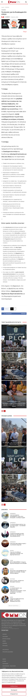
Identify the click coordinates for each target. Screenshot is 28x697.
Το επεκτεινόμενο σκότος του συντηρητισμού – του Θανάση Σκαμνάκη (18, 526)
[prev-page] (2, 411)
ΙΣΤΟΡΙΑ (11, 560)
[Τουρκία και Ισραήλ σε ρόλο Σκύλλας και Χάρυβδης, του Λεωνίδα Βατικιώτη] (5, 534)
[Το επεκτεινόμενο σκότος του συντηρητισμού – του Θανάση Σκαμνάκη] (5, 525)
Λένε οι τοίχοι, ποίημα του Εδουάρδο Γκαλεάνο (17, 581)
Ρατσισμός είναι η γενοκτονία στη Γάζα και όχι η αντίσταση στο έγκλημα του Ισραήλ (14, 405)
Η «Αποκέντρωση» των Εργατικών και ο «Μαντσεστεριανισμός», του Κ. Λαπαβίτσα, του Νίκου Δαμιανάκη (18, 590)
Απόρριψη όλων (14, 694)
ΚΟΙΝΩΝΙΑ (7, 7)
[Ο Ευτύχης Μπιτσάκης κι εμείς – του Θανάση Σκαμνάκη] (5, 543)
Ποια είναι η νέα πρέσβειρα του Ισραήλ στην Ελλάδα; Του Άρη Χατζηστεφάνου (18, 572)
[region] (14, 683)
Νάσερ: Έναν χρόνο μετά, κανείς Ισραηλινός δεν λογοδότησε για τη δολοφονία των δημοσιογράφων (14, 377)
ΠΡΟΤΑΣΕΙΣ (12, 586)
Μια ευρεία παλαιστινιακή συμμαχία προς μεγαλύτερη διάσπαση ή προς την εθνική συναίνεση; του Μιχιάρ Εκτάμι (14, 349)
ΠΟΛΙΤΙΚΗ (12, 550)
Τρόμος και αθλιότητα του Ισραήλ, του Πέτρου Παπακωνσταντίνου (17, 600)
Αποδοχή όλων (14, 686)
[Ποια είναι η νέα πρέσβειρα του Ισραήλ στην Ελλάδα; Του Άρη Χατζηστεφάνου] (5, 571)
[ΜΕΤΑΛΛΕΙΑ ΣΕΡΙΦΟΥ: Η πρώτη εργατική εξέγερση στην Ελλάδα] (5, 562)
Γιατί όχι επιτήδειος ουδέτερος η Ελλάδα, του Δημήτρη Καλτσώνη (16, 553)
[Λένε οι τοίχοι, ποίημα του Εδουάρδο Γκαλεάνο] (5, 580)
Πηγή (25, 32)
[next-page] (5, 411)
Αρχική (2, 7)
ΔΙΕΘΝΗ (14, 345)
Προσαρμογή (14, 690)
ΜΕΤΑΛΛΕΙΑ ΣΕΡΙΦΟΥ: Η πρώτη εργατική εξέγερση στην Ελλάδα (18, 562)
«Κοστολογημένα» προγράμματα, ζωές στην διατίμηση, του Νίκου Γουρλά (17, 516)
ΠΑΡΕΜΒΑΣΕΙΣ (14, 440)
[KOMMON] (2, 17)
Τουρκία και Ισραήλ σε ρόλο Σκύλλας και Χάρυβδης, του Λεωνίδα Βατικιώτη (17, 535)
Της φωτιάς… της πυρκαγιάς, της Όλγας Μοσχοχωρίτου (14, 443)
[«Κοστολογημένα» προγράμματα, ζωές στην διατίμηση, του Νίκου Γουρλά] (5, 515)
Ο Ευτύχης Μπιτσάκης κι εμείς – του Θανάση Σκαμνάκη (18, 544)
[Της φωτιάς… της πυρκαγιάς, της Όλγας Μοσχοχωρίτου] (14, 432)
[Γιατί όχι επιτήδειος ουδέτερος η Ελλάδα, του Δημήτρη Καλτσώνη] (5, 553)
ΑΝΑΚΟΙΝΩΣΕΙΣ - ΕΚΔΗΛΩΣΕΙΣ (13, 401)
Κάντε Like (23, 313)
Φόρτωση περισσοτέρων (13, 605)
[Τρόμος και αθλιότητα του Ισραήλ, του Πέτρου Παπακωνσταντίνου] (5, 599)
